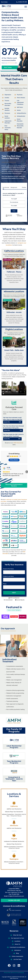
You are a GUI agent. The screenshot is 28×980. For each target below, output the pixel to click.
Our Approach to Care (17, 938)
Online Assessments (17, 956)
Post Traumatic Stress (8, 127)
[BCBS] (22, 511)
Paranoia (7, 113)
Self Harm (20, 107)
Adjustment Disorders (8, 122)
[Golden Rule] (5, 531)
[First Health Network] (14, 526)
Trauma (7, 100)
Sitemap (22, 972)
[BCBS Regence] (14, 516)
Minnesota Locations (14, 292)
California (14, 806)
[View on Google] (4, 468)
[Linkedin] (18, 965)
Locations (17, 941)
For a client (14, 205)
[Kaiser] (14, 535)
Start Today (8, 67)
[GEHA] (22, 526)
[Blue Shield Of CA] (22, 516)
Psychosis (19, 94)
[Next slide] (24, 269)
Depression (8, 94)
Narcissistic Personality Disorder (20, 125)
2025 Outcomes (18, 443)
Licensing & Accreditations (17, 947)
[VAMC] (14, 545)
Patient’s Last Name (8, 576)
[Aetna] (5, 511)
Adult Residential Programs (14, 747)
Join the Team (17, 959)
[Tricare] (5, 540)
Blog (17, 953)
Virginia (14, 839)
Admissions (17, 950)
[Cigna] (14, 521)
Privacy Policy (7, 972)
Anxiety (7, 97)
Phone (4, 583)
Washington (14, 859)
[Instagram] (14, 965)
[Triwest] (14, 540)
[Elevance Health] (5, 526)
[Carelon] (5, 521)
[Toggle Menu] (25, 6)
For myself (14, 198)
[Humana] (5, 535)
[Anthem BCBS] (14, 511)
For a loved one (14, 202)
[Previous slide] (4, 269)
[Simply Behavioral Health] (14, 531)
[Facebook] (9, 965)
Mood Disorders (19, 120)
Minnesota (14, 825)
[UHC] (22, 540)
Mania (19, 110)
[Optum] (22, 535)
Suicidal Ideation (7, 109)
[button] (1, 471)
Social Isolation (7, 117)
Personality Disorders (8, 104)
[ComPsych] (22, 521)
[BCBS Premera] (5, 516)
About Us (17, 944)
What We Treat (17, 935)
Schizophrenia (21, 116)
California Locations (14, 251)
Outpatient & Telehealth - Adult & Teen (14, 779)
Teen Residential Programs (14, 762)
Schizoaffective (21, 113)
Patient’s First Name (8, 568)
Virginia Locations (14, 330)
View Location (8, 259)
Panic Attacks (21, 97)
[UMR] (5, 545)
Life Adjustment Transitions (20, 102)
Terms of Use (15, 972)
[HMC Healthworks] (22, 531)
